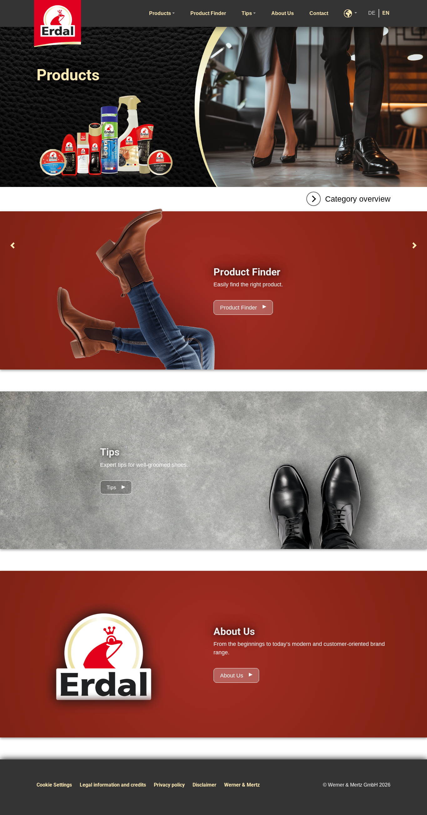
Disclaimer (204, 785)
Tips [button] (247, 13)
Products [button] (160, 13)
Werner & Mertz (242, 785)
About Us (282, 13)
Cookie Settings (54, 785)
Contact (318, 13)
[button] (350, 13)
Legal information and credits (113, 785)
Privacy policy (169, 785)
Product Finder (208, 13)
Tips (111, 487)
